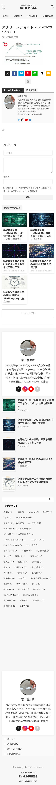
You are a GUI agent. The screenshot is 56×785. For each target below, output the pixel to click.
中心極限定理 (42, 551)
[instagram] (22, 120)
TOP (12, 738)
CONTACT (16, 753)
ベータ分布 (32, 545)
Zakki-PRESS (28, 7)
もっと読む (29, 313)
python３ (33, 512)
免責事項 (18, 767)
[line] (35, 73)
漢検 (22, 578)
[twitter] (7, 73)
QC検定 (47, 512)
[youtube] (26, 120)
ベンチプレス (37, 540)
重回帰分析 (38, 600)
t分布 (7, 517)
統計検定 (39, 589)
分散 (7, 556)
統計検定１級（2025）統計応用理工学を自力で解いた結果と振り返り (36, 403)
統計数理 (23, 589)
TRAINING (16, 748)
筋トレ (36, 584)
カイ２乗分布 (35, 523)
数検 (7, 567)
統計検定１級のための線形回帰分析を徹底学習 (40, 264)
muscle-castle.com (28, 772)
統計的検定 (10, 600)
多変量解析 (35, 556)
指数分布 (23, 562)
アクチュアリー (23, 517)
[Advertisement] (28, 642)
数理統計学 (21, 567)
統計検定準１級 (11, 595)
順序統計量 (10, 606)
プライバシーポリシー (35, 767)
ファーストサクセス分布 (15, 540)
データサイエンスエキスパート (17, 529)
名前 (6, 176)
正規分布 (37, 573)
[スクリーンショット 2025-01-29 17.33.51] (21, 73)
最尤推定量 (37, 567)
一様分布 (27, 551)
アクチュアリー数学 (14, 523)
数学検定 (37, 562)
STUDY (14, 743)
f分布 (20, 512)
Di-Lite (8, 512)
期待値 (8, 573)
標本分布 (22, 573)
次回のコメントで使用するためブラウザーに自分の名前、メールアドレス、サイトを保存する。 (27, 189)
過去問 (24, 600)
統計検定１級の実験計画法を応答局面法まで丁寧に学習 (13, 264)
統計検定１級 (30, 595)
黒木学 (24, 606)
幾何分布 (9, 562)
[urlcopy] (28, 81)
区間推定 (20, 556)
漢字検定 (9, 578)
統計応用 (9, 589)
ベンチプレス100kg (13, 545)
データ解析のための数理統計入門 (18, 534)
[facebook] (14, 73)
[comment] (48, 73)
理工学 (8, 584)
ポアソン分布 (10, 551)
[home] (30, 120)
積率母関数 (22, 584)
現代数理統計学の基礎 (40, 578)
